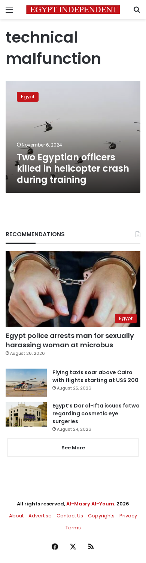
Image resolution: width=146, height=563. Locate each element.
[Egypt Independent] (73, 9)
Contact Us (70, 515)
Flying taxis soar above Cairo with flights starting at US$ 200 (95, 376)
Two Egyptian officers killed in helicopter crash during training (73, 168)
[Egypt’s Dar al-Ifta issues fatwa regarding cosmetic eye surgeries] (26, 414)
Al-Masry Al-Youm (90, 503)
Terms (73, 527)
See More (73, 447)
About (16, 515)
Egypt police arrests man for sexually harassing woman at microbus (70, 340)
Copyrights (101, 515)
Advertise (40, 515)
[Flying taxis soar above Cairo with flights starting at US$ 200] (26, 383)
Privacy (128, 515)
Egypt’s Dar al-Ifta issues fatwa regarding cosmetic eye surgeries (96, 413)
